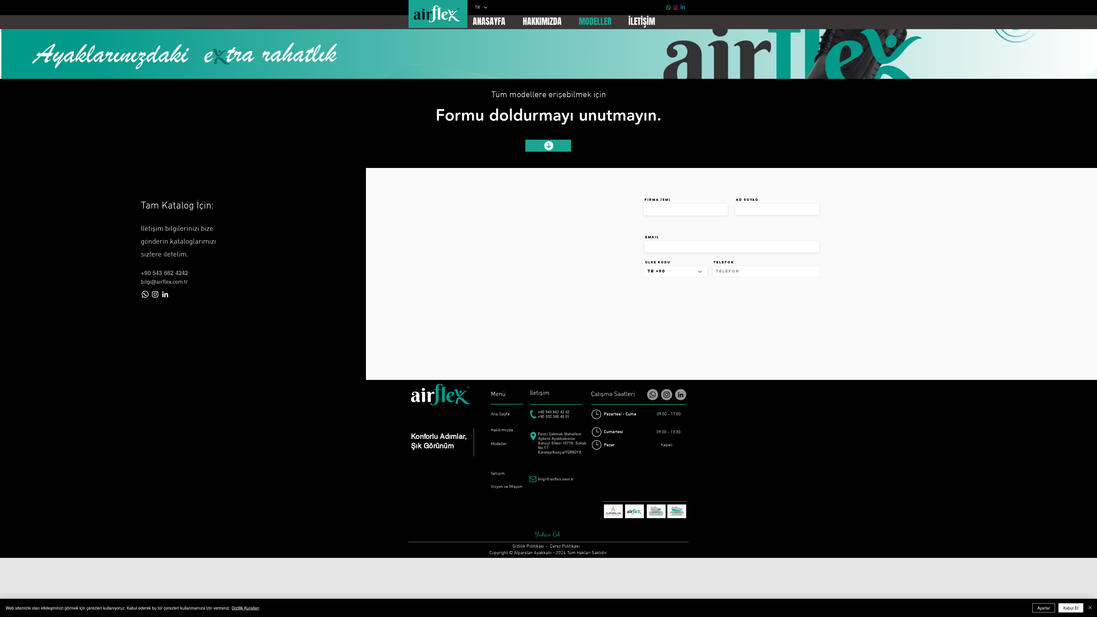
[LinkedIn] (165, 294)
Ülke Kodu (657, 262)
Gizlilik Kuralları (245, 608)
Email (652, 237)
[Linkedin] (683, 7)
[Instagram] (675, 7)
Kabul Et (1070, 608)
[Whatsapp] (668, 7)
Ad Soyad (747, 199)
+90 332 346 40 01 (553, 416)
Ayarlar (1043, 608)
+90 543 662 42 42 (553, 412)
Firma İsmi (657, 199)
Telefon (723, 262)
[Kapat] (1090, 607)
